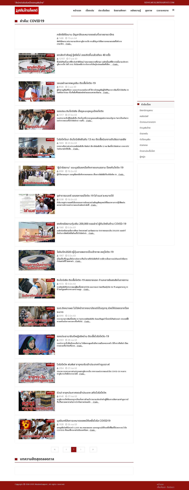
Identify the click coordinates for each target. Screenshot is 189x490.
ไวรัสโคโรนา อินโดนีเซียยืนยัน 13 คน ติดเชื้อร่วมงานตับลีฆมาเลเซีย (91, 139)
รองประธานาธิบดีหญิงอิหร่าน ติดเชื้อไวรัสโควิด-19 (83, 336)
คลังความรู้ (135, 10)
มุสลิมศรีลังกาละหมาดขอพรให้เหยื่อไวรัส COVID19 (83, 421)
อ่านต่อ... (69, 44)
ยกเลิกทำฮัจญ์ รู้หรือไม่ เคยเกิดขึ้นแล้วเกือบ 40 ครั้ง (83, 55)
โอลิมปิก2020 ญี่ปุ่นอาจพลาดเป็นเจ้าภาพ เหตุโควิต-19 (85, 252)
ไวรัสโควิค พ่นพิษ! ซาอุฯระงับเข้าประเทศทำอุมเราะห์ (83, 365)
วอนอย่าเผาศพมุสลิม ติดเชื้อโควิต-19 (76, 83)
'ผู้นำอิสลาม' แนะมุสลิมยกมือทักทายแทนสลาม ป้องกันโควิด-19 (90, 168)
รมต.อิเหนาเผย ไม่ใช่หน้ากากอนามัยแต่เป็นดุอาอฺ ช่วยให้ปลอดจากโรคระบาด (93, 310)
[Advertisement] (156, 58)
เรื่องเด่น (89, 10)
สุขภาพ (148, 10)
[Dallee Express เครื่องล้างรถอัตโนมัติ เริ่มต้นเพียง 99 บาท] (156, 337)
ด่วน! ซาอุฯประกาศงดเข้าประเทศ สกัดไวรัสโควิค (81, 393)
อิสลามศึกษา (120, 10)
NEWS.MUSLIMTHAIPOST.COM (159, 2)
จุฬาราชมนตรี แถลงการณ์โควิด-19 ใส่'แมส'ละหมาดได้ (85, 196)
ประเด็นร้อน (104, 10)
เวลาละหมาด (162, 10)
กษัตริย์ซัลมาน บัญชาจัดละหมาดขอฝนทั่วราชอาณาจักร (85, 35)
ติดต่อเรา (170, 487)
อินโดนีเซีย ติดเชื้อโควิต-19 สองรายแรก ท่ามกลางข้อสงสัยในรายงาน (92, 280)
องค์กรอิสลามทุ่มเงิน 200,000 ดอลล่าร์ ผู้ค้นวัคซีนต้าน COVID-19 (91, 224)
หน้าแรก (77, 10)
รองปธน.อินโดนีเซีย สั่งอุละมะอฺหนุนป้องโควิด (80, 111)
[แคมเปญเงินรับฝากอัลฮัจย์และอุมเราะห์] (156, 261)
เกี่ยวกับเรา (161, 487)
